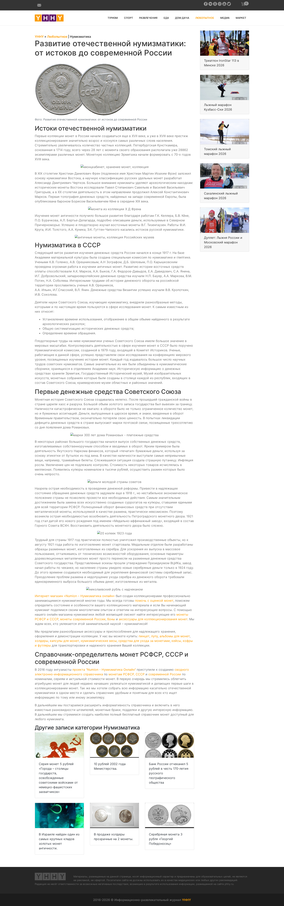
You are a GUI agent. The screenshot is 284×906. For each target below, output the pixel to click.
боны (111, 619)
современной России (164, 674)
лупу (154, 636)
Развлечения (148, 17)
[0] (243, 4)
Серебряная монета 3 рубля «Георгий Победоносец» (165, 838)
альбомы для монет (175, 636)
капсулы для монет (64, 641)
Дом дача (182, 17)
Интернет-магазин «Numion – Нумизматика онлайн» (75, 596)
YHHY (186, 900)
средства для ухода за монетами (144, 641)
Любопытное (204, 17)
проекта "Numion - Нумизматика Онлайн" (104, 669)
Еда (166, 17)
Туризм (113, 17)
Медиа (225, 17)
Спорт (128, 17)
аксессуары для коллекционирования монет (153, 619)
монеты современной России (82, 619)
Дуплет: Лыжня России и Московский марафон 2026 (223, 242)
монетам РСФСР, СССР (127, 674)
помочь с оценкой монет (154, 600)
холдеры (41, 641)
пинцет (144, 636)
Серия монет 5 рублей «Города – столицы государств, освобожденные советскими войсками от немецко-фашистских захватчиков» (58, 778)
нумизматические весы (99, 641)
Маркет (241, 17)
